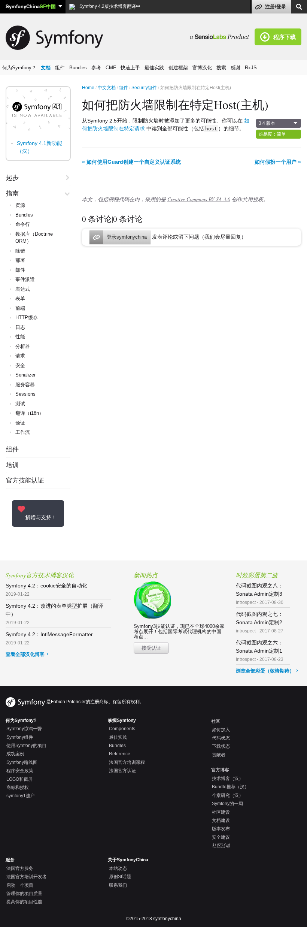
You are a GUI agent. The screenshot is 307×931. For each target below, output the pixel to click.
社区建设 (221, 812)
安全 (20, 365)
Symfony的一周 (227, 803)
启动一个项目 (19, 885)
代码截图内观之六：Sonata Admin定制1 (259, 651)
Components (122, 728)
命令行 (22, 224)
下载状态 (221, 746)
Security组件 (144, 87)
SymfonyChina (31, 6)
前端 (20, 308)
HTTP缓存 (26, 317)
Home (88, 87)
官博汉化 (202, 67)
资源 (20, 205)
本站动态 (118, 868)
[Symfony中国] (222, 36)
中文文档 (107, 87)
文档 (46, 67)
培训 (12, 465)
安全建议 (221, 837)
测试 (20, 403)
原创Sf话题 (120, 876)
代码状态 (221, 738)
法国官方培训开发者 (26, 876)
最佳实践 (154, 67)
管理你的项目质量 (24, 893)
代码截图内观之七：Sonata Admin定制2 (259, 622)
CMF (111, 67)
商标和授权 (17, 787)
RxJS (251, 67)
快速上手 (130, 67)
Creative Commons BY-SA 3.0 (198, 199)
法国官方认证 (122, 770)
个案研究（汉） (227, 795)
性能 (20, 336)
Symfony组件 (19, 737)
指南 (12, 193)
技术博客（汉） (227, 778)
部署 (20, 260)
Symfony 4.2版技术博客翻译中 (109, 6)
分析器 (22, 346)
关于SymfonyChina (128, 859)
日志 (20, 327)
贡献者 (218, 755)
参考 (96, 67)
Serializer (25, 375)
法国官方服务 (19, 868)
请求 (20, 356)
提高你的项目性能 (24, 901)
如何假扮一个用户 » (278, 162)
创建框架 (178, 67)
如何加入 (221, 729)
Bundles (78, 67)
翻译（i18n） (29, 413)
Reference (119, 753)
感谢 (235, 67)
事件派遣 (25, 279)
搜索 (221, 67)
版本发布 (221, 828)
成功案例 (15, 753)
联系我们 (118, 885)
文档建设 (221, 820)
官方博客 (220, 770)
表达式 (22, 289)
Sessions (25, 394)
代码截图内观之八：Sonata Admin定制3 (259, 594)
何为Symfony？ (19, 67)
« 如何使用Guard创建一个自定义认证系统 (131, 162)
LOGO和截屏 (19, 779)
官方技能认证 (25, 480)
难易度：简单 (272, 134)
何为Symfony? (21, 720)
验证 (20, 423)
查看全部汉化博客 (25, 654)
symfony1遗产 (20, 795)
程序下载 (284, 37)
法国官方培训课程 (127, 762)
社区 (215, 721)
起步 (12, 178)
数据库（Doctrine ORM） (34, 237)
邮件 (20, 270)
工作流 (22, 432)
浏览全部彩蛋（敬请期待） (265, 671)
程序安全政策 (19, 770)
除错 (20, 251)
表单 (20, 298)
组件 (60, 67)
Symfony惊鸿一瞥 (24, 728)
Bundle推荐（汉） (230, 786)
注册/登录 (275, 6)
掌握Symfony (122, 720)
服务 (10, 859)
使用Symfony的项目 (26, 745)
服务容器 (25, 384)
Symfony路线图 (21, 762)
